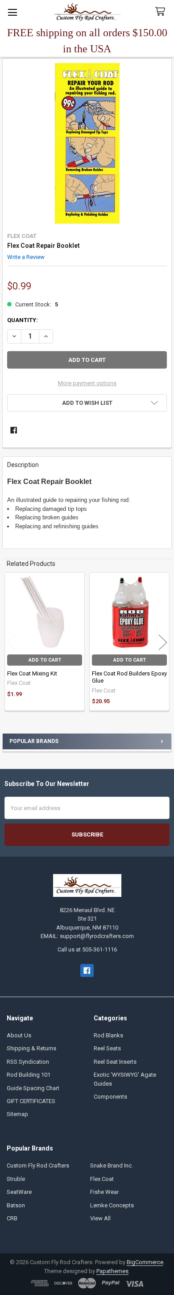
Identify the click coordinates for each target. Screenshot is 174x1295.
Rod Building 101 (28, 1074)
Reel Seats (107, 1048)
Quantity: (22, 320)
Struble (16, 1179)
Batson (16, 1205)
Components (110, 1096)
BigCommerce (145, 1262)
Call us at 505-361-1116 (87, 949)
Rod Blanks (108, 1035)
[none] (87, 143)
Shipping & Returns (31, 1048)
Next (163, 642)
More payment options (87, 383)
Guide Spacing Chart (33, 1088)
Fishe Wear (104, 1192)
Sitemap (17, 1114)
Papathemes (112, 1271)
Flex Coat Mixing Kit (32, 673)
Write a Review (26, 256)
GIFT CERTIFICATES (31, 1101)
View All (100, 1218)
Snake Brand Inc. (111, 1165)
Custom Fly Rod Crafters (38, 1165)
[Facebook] (13, 430)
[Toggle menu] (12, 12)
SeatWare (19, 1192)
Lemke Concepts (112, 1205)
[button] (87, 403)
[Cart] (162, 12)
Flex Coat (102, 1179)
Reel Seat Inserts (115, 1061)
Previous (11, 642)
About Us (19, 1035)
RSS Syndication (28, 1061)
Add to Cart (45, 660)
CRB (12, 1218)
